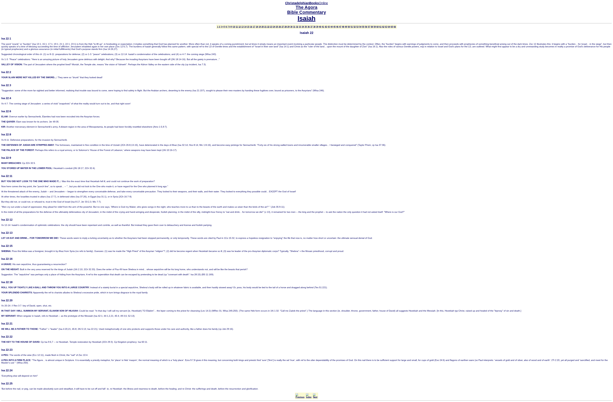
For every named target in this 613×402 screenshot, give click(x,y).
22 (268, 27)
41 (323, 27)
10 (234, 27)
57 (369, 27)
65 (392, 27)
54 (360, 27)
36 (308, 27)
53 (357, 27)
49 (346, 27)
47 (340, 27)
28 (285, 27)
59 (375, 27)
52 (354, 27)
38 (314, 27)
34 (303, 27)
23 (271, 27)
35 (306, 27)
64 (389, 27)
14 (245, 27)
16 (251, 27)
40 (320, 27)
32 (297, 27)
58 (372, 27)
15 (248, 27)
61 (380, 27)
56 (366, 27)
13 (242, 27)
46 (337, 27)
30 (291, 27)
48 (343, 27)
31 (294, 27)
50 (349, 27)
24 (274, 27)
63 (386, 27)
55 (363, 27)
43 (329, 27)
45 (334, 27)
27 (283, 27)
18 (257, 27)
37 (311, 27)
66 (395, 27)
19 (260, 27)
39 (317, 27)
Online (306, 3)
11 (237, 27)
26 (280, 27)
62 (383, 27)
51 (352, 27)
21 (265, 27)
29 (288, 27)
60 (377, 27)
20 (262, 27)
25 (277, 27)
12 (239, 27)
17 (254, 27)
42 (326, 27)
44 (331, 27)
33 (300, 27)
